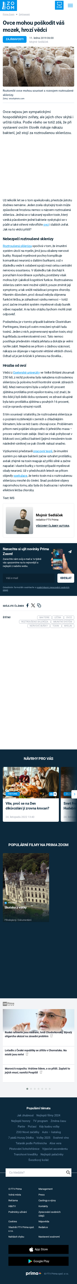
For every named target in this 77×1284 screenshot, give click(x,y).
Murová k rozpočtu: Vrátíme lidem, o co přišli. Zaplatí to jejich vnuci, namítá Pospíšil (37, 1070)
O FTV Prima (15, 1189)
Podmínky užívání (17, 1212)
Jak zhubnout (25, 1115)
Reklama (13, 1200)
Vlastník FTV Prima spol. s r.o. (21, 1229)
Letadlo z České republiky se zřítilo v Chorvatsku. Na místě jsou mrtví (36, 1052)
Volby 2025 (43, 1137)
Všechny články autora (52, 525)
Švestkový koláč (38, 1160)
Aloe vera (55, 1143)
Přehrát (12, 903)
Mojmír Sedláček (38, 41)
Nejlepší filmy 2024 (48, 1115)
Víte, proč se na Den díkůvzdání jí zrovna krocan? (27, 805)
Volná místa (14, 1194)
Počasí (32, 1126)
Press (41, 1194)
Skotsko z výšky (15, 907)
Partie (21, 1126)
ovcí (46, 224)
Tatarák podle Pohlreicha (31, 1143)
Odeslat (65, 578)
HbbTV (12, 1206)
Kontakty (43, 1206)
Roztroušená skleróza (17, 246)
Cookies (12, 1221)
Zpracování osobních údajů (49, 1214)
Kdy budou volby (49, 1126)
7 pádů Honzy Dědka (21, 1137)
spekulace (20, 476)
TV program (40, 1121)
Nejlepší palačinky (52, 1154)
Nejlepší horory (20, 1121)
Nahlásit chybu (16, 1236)
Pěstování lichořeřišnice (24, 1149)
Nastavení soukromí (49, 1236)
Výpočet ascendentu (55, 1149)
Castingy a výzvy (47, 1200)
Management (45, 1189)
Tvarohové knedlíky (26, 1154)
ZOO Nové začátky (27, 1132)
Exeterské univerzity (26, 372)
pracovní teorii (42, 451)
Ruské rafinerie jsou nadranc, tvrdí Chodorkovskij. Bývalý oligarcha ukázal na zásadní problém (38, 1034)
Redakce (43, 1227)
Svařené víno (61, 1137)
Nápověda (43, 1221)
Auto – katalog (51, 1132)
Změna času (58, 1121)
